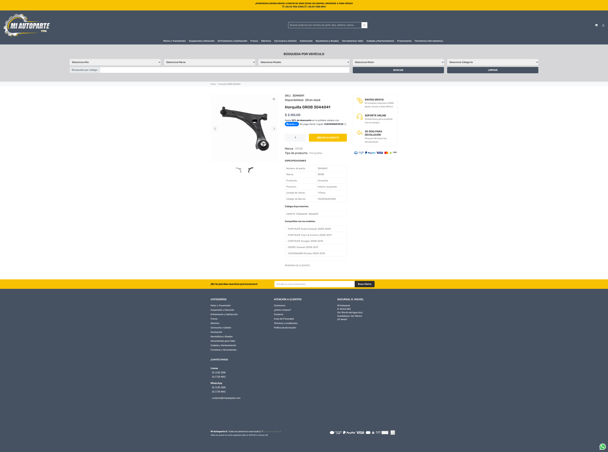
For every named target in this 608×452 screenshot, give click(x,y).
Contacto (278, 314)
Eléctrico (215, 323)
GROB (299, 148)
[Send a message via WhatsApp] (602, 446)
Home (213, 84)
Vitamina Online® (272, 431)
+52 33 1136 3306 (294, 6)
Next (274, 129)
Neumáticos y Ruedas (222, 336)
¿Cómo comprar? (282, 310)
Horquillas (315, 153)
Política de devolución (285, 327)
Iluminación (216, 332)
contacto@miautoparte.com (226, 398)
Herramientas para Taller (223, 341)
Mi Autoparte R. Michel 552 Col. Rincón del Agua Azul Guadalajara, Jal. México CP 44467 (349, 312)
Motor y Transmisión (221, 305)
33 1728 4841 (219, 376)
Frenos (214, 318)
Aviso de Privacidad (284, 318)
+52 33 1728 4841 (316, 6)
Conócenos (279, 305)
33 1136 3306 (219, 372)
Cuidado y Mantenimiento (223, 345)
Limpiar (492, 70)
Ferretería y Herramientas (224, 349)
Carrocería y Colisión (221, 327)
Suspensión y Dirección (222, 310)
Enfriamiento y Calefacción (224, 314)
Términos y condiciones (286, 323)
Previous (215, 129)
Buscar (398, 70)
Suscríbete (364, 284)
